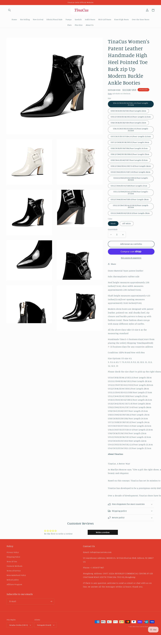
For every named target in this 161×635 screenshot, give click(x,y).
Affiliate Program (14, 584)
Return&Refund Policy (16, 575)
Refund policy (13, 580)
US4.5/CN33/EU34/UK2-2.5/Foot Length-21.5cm (131, 104)
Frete (110, 94)
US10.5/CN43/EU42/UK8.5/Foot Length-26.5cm (130, 179)
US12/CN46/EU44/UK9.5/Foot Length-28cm (130, 199)
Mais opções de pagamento (131, 258)
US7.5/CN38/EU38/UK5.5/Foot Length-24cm (130, 142)
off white (126, 223)
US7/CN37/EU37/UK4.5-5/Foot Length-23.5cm (131, 136)
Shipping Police (13, 557)
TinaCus (151, 626)
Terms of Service (14, 571)
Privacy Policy (13, 552)
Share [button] (113, 264)
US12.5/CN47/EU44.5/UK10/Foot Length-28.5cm (131, 206)
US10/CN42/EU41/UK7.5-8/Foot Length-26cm (130, 172)
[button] (9, 10)
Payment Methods (14, 566)
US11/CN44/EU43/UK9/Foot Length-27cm (129, 186)
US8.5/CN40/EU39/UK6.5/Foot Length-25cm (130, 154)
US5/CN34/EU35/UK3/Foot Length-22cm (128, 111)
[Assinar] (51, 601)
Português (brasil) (44, 625)
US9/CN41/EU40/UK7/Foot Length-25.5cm (129, 160)
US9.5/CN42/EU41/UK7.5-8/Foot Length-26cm (131, 166)
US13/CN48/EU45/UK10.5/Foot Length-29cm (130, 213)
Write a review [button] (103, 532)
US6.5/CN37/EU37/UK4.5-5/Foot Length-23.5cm (131, 129)
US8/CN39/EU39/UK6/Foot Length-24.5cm (129, 148)
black (113, 223)
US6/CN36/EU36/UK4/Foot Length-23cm (128, 123)
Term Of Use (12, 561)
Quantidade (112, 229)
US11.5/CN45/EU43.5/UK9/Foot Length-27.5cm (130, 193)
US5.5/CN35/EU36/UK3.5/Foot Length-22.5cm (131, 117)
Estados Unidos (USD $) (18, 625)
